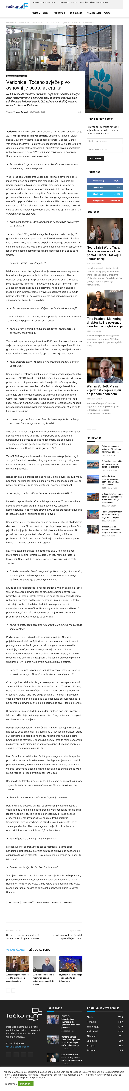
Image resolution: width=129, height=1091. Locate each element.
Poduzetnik (59, 13)
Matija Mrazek (43, 902)
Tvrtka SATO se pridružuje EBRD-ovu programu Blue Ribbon (111, 530)
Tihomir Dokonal (21, 112)
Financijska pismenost (99, 2)
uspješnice (56, 902)
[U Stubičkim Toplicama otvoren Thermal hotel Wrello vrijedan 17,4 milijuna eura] (93, 497)
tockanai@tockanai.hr (17, 1046)
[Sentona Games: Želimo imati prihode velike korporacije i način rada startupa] (53, 1040)
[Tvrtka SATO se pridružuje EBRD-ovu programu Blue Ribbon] (93, 529)
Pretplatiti (115, 200)
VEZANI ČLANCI (15, 949)
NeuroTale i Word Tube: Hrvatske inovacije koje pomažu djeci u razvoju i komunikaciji (104, 253)
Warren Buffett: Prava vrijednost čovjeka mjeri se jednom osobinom (104, 390)
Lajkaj (117, 181)
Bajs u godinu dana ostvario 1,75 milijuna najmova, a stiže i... (111, 449)
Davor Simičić (28, 902)
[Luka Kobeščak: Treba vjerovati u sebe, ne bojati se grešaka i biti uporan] (44, 964)
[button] (119, 13)
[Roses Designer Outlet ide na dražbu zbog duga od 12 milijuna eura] (93, 514)
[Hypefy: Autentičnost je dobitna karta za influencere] (70, 964)
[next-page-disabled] (94, 428)
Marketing (84, 2)
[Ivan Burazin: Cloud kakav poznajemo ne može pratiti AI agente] (53, 1057)
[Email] (31, 916)
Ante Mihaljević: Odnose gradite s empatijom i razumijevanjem (17, 978)
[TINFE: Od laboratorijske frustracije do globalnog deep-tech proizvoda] (53, 1019)
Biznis (45, 13)
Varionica (68, 902)
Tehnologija (76, 13)
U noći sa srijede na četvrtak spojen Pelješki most (67, 937)
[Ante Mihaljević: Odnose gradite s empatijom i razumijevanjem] (17, 964)
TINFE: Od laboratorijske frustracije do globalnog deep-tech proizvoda (71, 1022)
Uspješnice (22, 76)
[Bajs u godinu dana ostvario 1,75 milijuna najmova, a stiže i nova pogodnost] (93, 449)
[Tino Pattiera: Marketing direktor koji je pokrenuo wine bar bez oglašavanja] (105, 303)
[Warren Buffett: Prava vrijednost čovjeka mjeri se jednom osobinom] (105, 370)
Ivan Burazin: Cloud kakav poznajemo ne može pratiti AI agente (72, 1058)
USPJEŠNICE (54, 1008)
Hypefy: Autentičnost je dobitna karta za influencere (70, 978)
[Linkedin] (107, 6)
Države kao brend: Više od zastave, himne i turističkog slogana (112, 464)
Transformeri (94, 13)
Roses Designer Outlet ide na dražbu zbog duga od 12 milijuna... (112, 515)
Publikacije (64, 2)
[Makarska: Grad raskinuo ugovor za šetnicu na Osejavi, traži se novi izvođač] (93, 479)
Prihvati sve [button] (26, 1083)
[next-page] (13, 990)
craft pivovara (13, 902)
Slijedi (118, 187)
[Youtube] (118, 6)
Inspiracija (93, 211)
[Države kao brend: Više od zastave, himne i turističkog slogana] (93, 464)
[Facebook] (102, 6)
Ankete (74, 2)
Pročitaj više (10, 1083)
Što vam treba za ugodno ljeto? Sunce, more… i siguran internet (22, 937)
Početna (36, 13)
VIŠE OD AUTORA (39, 949)
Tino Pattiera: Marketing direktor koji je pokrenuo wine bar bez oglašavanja (105, 322)
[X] (112, 6)
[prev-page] (8, 990)
